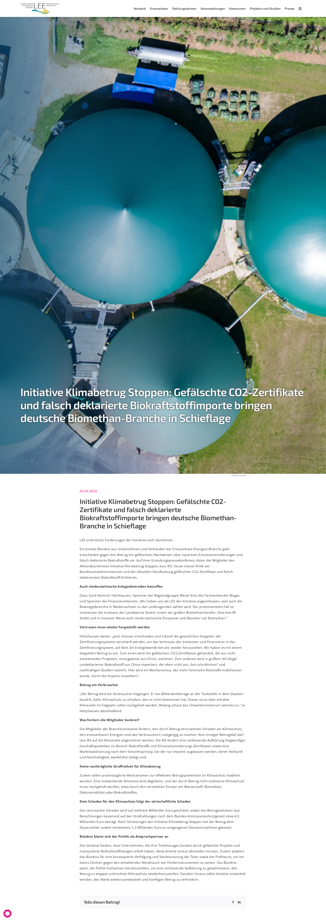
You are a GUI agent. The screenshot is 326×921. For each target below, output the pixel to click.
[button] (300, 8)
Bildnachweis (239, 475)
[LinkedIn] (239, 902)
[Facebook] (233, 902)
